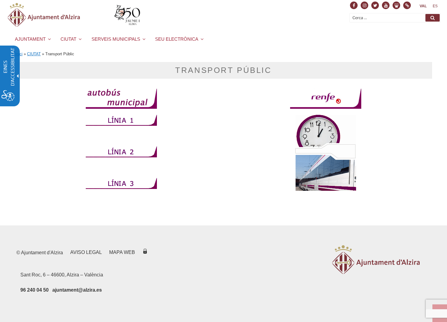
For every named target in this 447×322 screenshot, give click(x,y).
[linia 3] (121, 191)
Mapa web (122, 252)
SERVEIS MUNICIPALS (116, 39)
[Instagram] (364, 5)
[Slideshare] (396, 5)
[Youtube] (386, 5)
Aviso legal (86, 252)
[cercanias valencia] (325, 153)
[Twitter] (375, 5)
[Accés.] (145, 252)
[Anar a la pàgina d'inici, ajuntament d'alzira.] (75, 15)
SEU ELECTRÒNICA (176, 39)
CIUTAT (68, 39)
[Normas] (407, 5)
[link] (423, 6)
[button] (432, 18)
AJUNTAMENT (30, 39)
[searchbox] (395, 17)
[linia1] (121, 127)
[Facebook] (354, 5)
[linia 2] (121, 159)
